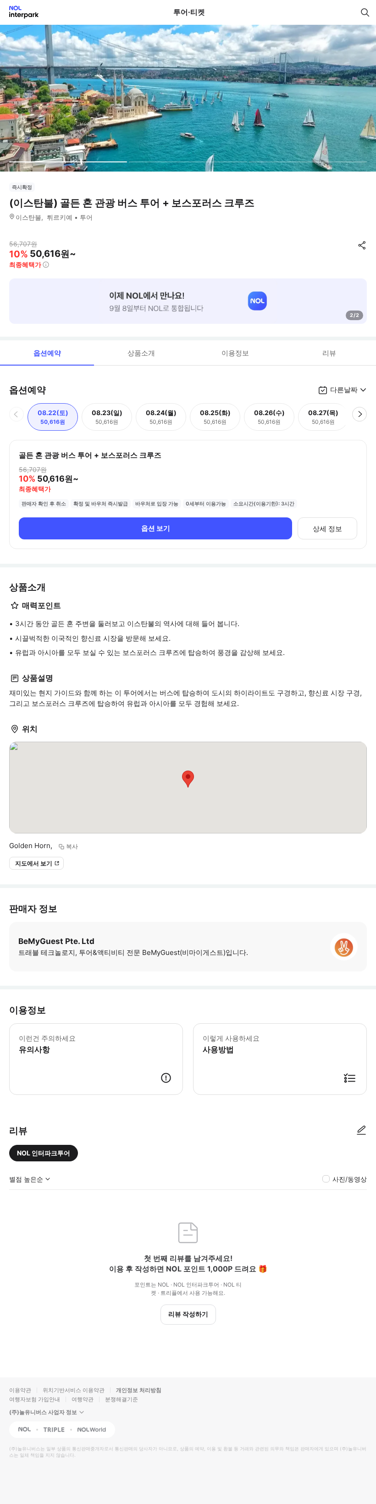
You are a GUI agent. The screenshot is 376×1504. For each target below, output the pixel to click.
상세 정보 (327, 528)
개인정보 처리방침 (138, 1390)
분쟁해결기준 (121, 1399)
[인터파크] (20, 12)
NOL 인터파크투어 (43, 1153)
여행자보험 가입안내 (34, 1399)
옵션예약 (47, 353)
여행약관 (83, 1399)
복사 (72, 846)
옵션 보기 (155, 528)
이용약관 (20, 1390)
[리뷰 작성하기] (361, 1130)
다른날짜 (344, 389)
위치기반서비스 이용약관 (74, 1390)
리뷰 (329, 353)
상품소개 (141, 353)
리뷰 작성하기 (188, 1314)
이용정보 (235, 353)
